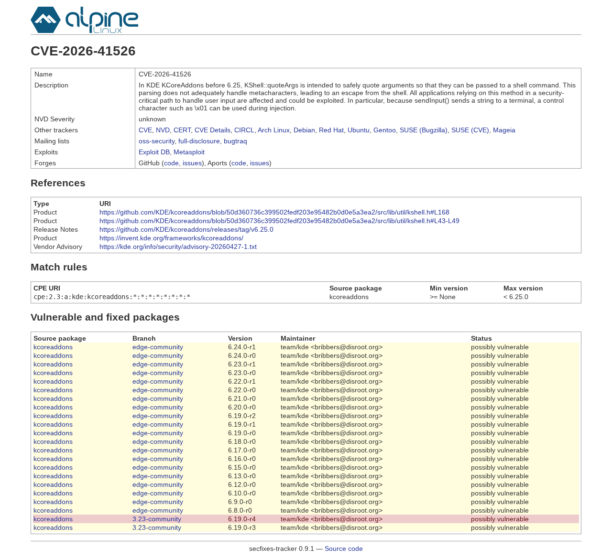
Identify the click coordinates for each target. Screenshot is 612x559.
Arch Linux (274, 130)
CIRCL (244, 130)
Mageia (504, 130)
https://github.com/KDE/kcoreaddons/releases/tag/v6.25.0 (186, 229)
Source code (344, 548)
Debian (304, 130)
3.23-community (156, 519)
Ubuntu (359, 130)
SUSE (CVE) (470, 130)
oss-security (157, 141)
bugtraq (235, 141)
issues (192, 163)
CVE (145, 130)
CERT (182, 130)
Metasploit (189, 152)
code (171, 163)
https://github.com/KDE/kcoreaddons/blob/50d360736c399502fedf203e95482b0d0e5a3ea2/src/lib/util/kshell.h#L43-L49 (279, 221)
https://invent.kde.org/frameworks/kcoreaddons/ (171, 238)
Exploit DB (154, 152)
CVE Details (212, 130)
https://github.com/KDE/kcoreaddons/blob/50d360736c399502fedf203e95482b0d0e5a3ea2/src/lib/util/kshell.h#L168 (274, 212)
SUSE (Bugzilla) (424, 130)
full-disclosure (199, 141)
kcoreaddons (53, 347)
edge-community (157, 347)
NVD (163, 130)
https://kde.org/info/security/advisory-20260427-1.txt (178, 246)
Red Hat (331, 130)
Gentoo (384, 130)
